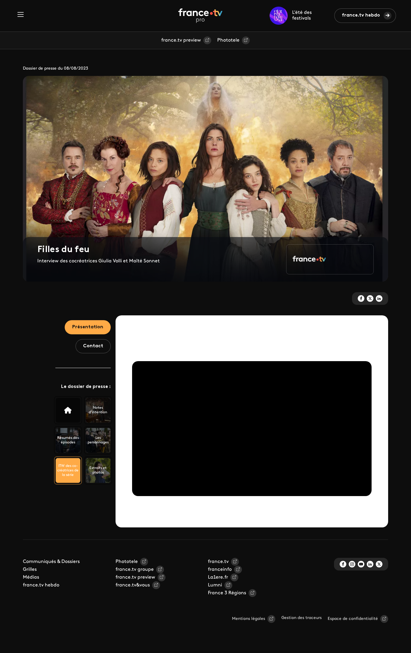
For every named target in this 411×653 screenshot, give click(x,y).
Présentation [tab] (87, 327)
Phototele (228, 40)
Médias (31, 577)
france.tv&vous (133, 585)
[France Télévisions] (200, 15)
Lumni (215, 585)
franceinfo (220, 569)
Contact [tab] (93, 346)
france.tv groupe (135, 569)
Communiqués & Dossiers (51, 561)
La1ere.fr (218, 577)
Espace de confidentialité (353, 619)
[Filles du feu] (68, 410)
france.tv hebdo (361, 15)
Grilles (30, 569)
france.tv (218, 561)
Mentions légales (248, 619)
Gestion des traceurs (301, 618)
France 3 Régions (227, 593)
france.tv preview (181, 40)
